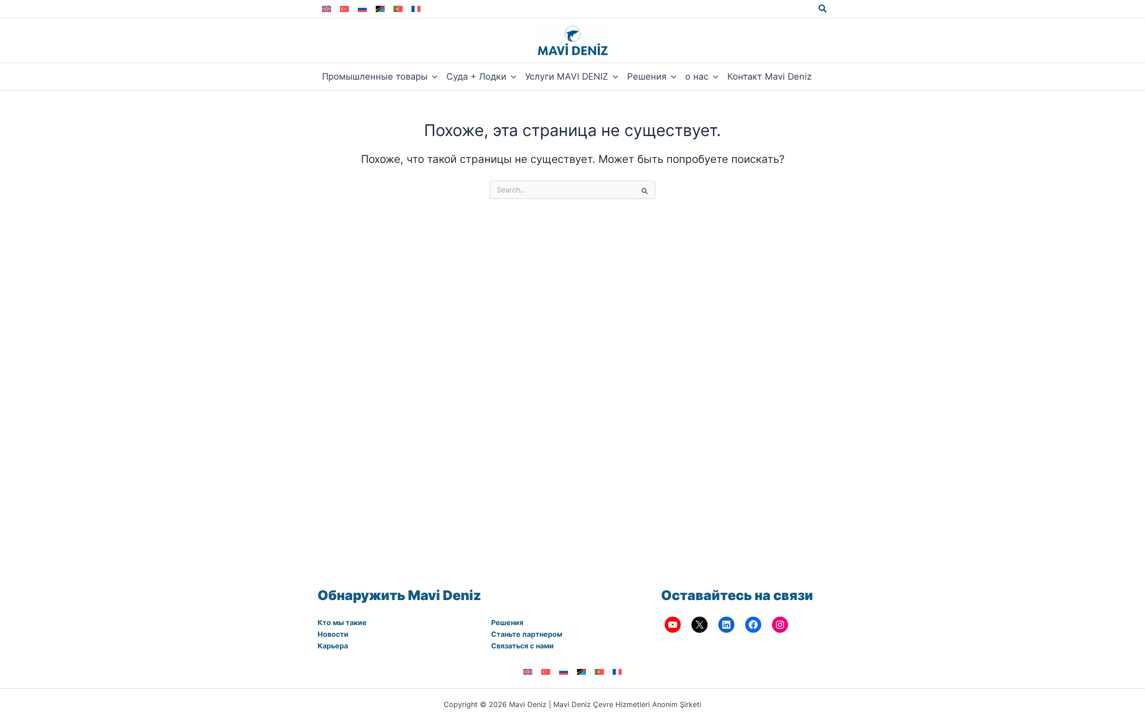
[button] (822, 9)
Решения (507, 622)
